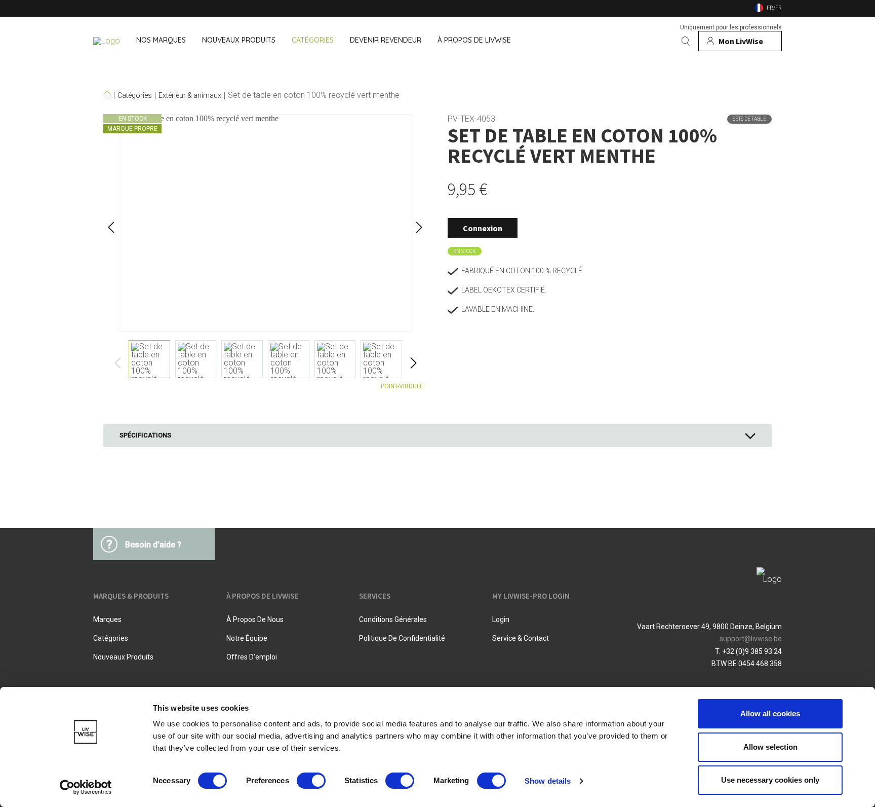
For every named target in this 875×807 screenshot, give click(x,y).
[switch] (311, 781)
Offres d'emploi (251, 657)
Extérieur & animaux (189, 95)
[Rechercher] (685, 41)
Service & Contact (520, 638)
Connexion (482, 228)
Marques (107, 619)
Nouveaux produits (123, 657)
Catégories (134, 95)
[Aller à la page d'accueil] (106, 41)
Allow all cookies (770, 713)
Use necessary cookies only (770, 780)
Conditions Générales (393, 619)
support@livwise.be (751, 639)
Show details (548, 781)
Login (500, 619)
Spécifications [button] (145, 435)
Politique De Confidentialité (402, 638)
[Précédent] (110, 223)
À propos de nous (255, 619)
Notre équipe (246, 638)
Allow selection (770, 747)
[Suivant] (419, 223)
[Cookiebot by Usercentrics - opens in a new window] (86, 787)
